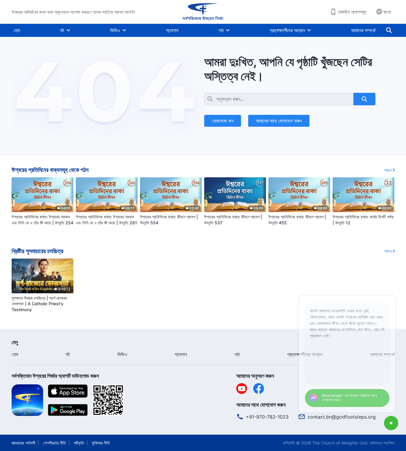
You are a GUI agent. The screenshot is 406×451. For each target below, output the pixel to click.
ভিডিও (115, 30)
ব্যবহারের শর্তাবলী (23, 442)
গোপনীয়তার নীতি (54, 442)
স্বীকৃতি (79, 442)
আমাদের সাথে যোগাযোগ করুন (279, 121)
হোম (16, 30)
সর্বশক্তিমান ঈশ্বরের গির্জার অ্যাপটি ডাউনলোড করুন (55, 376)
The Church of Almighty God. (340, 442)
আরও (388, 170)
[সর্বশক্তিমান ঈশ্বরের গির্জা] (203, 12)
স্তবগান (172, 30)
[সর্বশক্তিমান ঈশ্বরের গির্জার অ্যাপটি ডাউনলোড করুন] (27, 400)
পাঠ (221, 30)
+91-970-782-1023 (267, 417)
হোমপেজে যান (222, 121)
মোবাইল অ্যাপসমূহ (352, 12)
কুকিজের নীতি (101, 442)
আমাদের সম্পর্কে (363, 30)
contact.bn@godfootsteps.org (342, 417)
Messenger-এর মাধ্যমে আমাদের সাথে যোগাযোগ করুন (341, 396)
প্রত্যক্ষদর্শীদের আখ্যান (287, 30)
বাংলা (387, 12)
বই (62, 30)
